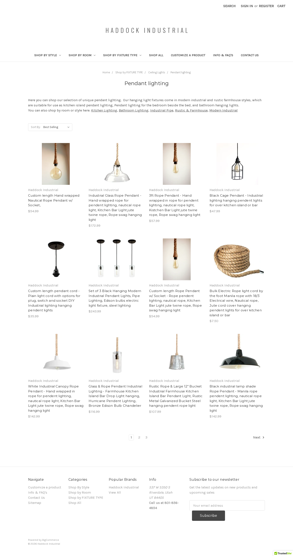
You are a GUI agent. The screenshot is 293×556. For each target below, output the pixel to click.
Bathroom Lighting (133, 110)
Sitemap (34, 503)
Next (257, 437)
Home (106, 72)
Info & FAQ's (223, 55)
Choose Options (55, 168)
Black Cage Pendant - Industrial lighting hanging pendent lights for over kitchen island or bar (236, 200)
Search (229, 6)
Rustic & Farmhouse (191, 110)
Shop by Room (80, 55)
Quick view (55, 159)
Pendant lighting (181, 72)
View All (115, 492)
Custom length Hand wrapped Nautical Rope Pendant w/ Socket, (54, 200)
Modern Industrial (223, 110)
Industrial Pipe (161, 110)
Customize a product (188, 55)
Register (266, 6)
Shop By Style (46, 55)
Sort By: (36, 127)
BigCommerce (50, 539)
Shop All (156, 55)
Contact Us (250, 55)
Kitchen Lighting (104, 110)
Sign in (247, 6)
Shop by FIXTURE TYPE (120, 55)
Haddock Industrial (124, 487)
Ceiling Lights (156, 72)
